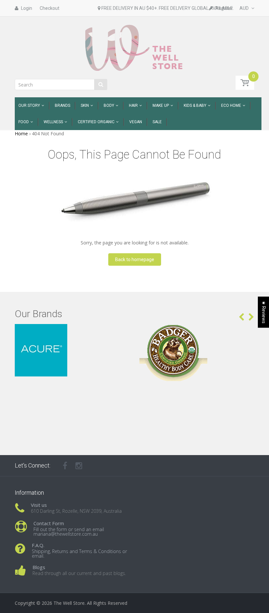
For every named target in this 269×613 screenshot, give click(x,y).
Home (21, 133)
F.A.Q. (38, 545)
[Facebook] (65, 465)
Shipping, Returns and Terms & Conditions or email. (79, 553)
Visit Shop (72, 332)
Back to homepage (134, 259)
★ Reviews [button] (263, 312)
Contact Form (48, 523)
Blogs (38, 567)
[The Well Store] (134, 47)
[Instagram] (78, 465)
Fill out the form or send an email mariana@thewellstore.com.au (68, 531)
